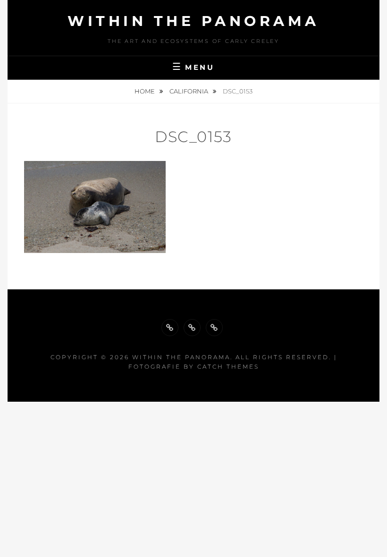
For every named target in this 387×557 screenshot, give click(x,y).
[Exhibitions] (214, 327)
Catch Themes (228, 366)
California (189, 91)
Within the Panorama (193, 21)
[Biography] (169, 327)
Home (145, 91)
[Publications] (192, 327)
